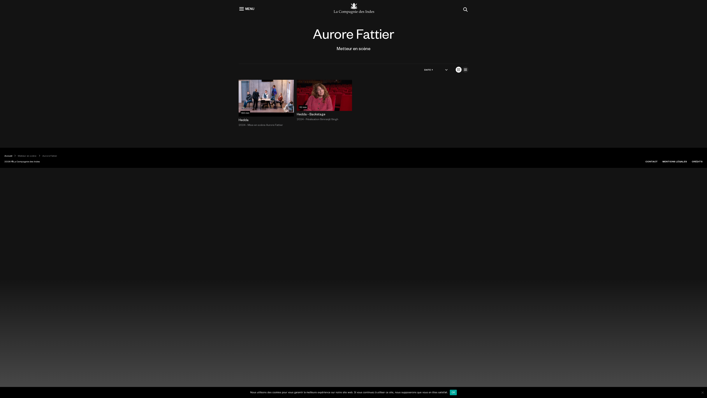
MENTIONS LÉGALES (674, 161)
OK (453, 392)
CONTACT (651, 161)
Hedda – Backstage (311, 114)
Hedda (244, 120)
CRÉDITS (697, 161)
